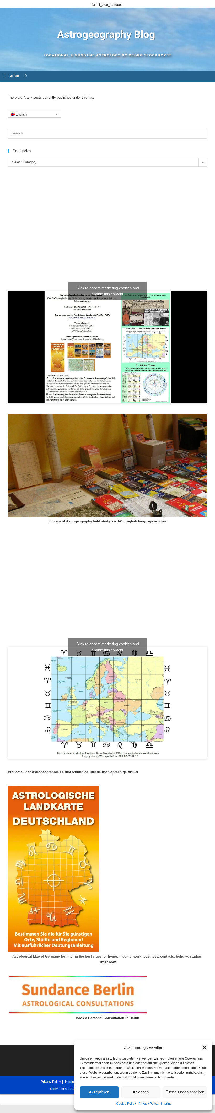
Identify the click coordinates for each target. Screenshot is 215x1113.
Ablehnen (141, 1092)
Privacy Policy (148, 1103)
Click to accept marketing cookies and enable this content (107, 291)
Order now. (108, 962)
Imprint (166, 1103)
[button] (204, 1047)
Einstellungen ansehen (185, 1092)
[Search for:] (24, 76)
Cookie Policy (126, 1103)
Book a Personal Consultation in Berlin (107, 1018)
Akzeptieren (99, 1092)
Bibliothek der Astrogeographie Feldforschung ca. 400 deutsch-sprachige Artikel (73, 772)
